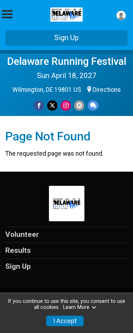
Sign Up (66, 37)
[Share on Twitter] (52, 105)
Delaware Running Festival (66, 61)
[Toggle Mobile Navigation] (7, 14)
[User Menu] (121, 15)
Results (18, 250)
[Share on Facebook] (39, 105)
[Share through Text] (93, 105)
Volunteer (22, 234)
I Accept (65, 320)
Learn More (76, 307)
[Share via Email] (79, 105)
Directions (107, 89)
